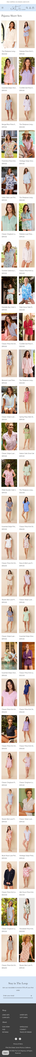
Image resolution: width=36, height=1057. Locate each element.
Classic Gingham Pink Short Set (12, 782)
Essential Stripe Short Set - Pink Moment (15, 88)
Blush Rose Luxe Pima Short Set (12, 856)
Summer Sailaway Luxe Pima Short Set (15, 271)
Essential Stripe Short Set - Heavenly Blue (16, 673)
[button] (27, 8)
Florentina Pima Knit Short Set (12, 161)
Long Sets (5, 1015)
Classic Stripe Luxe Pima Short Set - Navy (16, 636)
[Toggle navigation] (2, 7)
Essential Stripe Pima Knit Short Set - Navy (16, 526)
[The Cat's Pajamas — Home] (18, 7)
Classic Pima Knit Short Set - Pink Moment (16, 709)
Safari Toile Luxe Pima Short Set (12, 197)
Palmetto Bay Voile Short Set (11, 307)
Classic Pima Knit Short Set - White (13, 563)
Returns (5, 1032)
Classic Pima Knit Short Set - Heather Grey (16, 965)
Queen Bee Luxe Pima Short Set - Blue (15, 819)
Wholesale (24, 1027)
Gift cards (24, 1017)
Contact (23, 1029)
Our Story (6, 1027)
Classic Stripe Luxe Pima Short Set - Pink (15, 453)
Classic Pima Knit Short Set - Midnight (14, 746)
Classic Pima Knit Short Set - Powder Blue (16, 344)
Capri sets (6, 1017)
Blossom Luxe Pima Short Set (11, 380)
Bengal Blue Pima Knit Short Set (12, 124)
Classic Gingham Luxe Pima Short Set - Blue (16, 929)
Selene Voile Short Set (26, 453)
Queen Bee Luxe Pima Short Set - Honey (15, 600)
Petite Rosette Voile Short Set (11, 490)
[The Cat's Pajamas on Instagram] (20, 1039)
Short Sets (23, 1015)
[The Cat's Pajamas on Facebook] (16, 1039)
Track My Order (26, 1032)
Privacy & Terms (18, 1044)
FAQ (3, 1029)
